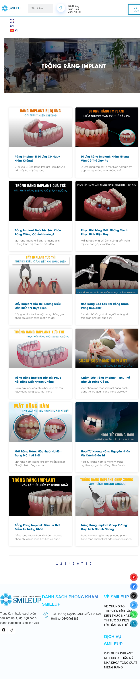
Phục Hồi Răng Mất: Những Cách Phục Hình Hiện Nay (104, 232)
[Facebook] (3, 630)
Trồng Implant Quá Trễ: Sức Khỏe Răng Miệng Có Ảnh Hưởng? (38, 232)
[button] (6, 25)
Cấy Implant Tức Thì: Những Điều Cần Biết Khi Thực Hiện (38, 306)
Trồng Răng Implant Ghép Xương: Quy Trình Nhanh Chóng (104, 527)
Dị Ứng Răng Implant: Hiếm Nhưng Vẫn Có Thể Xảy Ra (105, 158)
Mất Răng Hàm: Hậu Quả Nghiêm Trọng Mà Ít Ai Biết (38, 453)
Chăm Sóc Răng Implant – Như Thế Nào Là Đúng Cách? (105, 379)
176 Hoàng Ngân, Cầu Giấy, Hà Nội (76, 614)
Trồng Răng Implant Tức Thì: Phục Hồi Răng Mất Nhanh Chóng (38, 379)
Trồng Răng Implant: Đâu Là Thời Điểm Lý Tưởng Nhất (37, 527)
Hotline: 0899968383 (64, 618)
